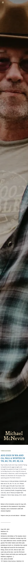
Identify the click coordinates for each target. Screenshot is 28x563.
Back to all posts (6, 450)
